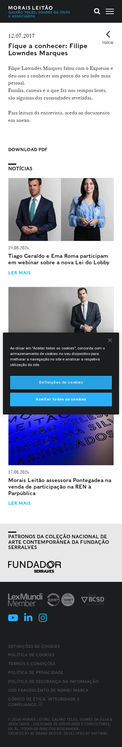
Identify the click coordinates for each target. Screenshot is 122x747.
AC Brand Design (45, 733)
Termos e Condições (31, 663)
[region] (61, 373)
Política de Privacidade (35, 672)
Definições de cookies (34, 646)
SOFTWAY (99, 733)
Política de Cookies (31, 654)
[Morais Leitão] (39, 11)
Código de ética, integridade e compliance (44, 702)
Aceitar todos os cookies (61, 399)
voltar (108, 42)
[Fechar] (110, 340)
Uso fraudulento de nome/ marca (48, 690)
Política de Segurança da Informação (53, 681)
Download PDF (27, 149)
